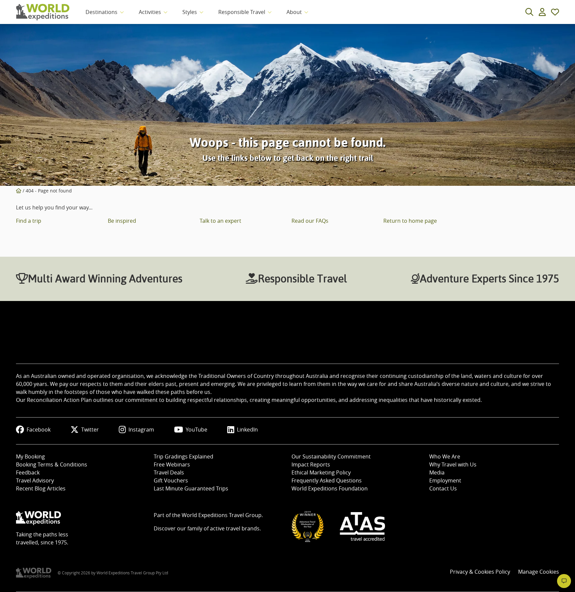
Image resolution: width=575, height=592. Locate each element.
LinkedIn (247, 429)
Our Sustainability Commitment (331, 456)
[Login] (542, 12)
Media (437, 472)
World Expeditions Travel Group (222, 515)
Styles (189, 12)
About (294, 12)
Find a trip (28, 220)
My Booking (30, 456)
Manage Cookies (538, 571)
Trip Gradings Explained (183, 456)
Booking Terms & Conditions (51, 464)
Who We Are (444, 456)
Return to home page (410, 220)
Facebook (39, 429)
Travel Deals (169, 472)
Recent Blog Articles (41, 488)
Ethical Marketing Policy (321, 472)
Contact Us (443, 488)
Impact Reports (310, 464)
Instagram (141, 429)
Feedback (28, 472)
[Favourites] (555, 12)
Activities (150, 12)
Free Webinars (172, 464)
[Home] (18, 190)
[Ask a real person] (564, 581)
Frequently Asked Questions (326, 480)
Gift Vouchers (171, 480)
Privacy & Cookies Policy (480, 571)
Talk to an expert (220, 220)
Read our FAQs (309, 220)
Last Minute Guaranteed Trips (191, 488)
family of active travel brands (223, 528)
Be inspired (122, 220)
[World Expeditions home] (43, 12)
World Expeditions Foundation (329, 488)
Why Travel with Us (453, 464)
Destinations (101, 12)
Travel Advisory (35, 480)
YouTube (196, 429)
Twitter (90, 429)
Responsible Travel (241, 12)
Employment (445, 480)
